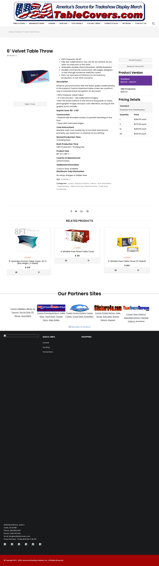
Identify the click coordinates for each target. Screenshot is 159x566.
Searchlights (26, 316)
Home (11, 32)
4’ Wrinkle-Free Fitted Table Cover (77, 252)
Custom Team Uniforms (136, 314)
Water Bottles (54, 320)
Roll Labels (107, 317)
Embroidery (89, 317)
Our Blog (46, 347)
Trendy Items (48, 352)
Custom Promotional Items (48, 313)
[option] (34, 77)
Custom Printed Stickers (105, 313)
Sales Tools (30, 104)
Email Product (135, 60)
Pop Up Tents (25, 312)
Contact (46, 343)
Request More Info (135, 66)
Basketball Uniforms (132, 318)
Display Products (82, 183)
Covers (18, 32)
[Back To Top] (151, 557)
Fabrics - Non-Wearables (100, 183)
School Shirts (78, 317)
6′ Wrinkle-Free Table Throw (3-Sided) (127, 261)
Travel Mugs (50, 317)
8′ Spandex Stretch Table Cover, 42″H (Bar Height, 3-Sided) (27, 262)
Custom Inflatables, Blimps (21, 309)
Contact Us (140, 23)
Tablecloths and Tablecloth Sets (83, 186)
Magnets (111, 320)
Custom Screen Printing (76, 313)
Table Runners (63, 186)
